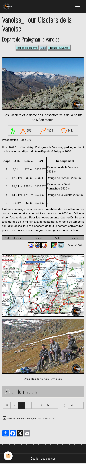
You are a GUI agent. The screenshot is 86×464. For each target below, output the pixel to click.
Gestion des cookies (43, 458)
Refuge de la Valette (59, 194)
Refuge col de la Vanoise (62, 167)
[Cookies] (8, 455)
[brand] (8, 6)
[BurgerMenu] (78, 6)
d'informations (24, 391)
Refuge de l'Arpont (58, 177)
